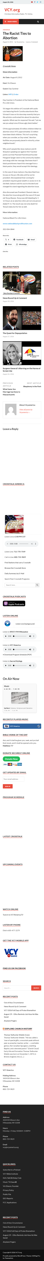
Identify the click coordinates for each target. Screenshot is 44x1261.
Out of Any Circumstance (14, 1002)
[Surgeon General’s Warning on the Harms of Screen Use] (22, 366)
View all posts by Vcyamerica (25, 410)
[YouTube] (32, 2)
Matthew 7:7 (8, 746)
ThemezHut (9, 1258)
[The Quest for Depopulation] (22, 330)
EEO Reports (8, 1198)
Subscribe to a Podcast (11, 1170)
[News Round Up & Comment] (22, 295)
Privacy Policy (8, 1190)
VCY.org (12, 10)
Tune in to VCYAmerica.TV (13, 915)
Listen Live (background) (25, 624)
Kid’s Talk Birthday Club (12, 1178)
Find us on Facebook (14, 968)
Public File (7, 1194)
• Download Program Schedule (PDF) (17, 654)
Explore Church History (18, 1028)
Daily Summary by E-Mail (14, 573)
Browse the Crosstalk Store (15, 568)
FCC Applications (10, 1202)
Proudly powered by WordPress (14, 1256)
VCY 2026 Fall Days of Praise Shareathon (20, 1010)
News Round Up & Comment (15, 298)
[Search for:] (22, 988)
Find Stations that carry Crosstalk (18, 562)
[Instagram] (40, 2)
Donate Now (11, 759)
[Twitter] (37, 2)
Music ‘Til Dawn (10, 1182)
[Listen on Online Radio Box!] (39, 726)
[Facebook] (35, 2)
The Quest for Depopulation (15, 333)
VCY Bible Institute (10, 1174)
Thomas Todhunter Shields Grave (17, 1035)
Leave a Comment (32, 42)
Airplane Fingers (10, 1021)
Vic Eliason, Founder (11, 1186)
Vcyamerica (20, 42)
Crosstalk (6, 30)
